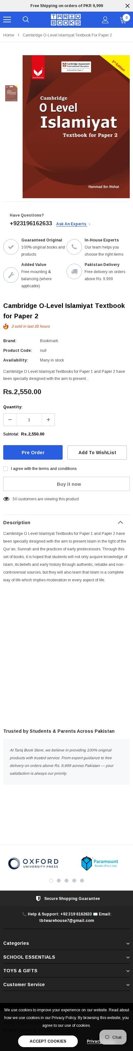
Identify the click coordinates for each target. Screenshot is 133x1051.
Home (8, 35)
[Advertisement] (66, 656)
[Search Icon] (26, 19)
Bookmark (49, 341)
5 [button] (82, 881)
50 (15, 499)
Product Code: (17, 350)
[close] (127, 6)
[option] (66, 6)
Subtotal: (11, 434)
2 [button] (59, 881)
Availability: (15, 360)
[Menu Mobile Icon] (7, 20)
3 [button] (66, 881)
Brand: (9, 341)
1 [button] (51, 881)
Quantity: (13, 407)
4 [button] (74, 881)
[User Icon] (105, 19)
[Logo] (65, 20)
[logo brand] (33, 863)
